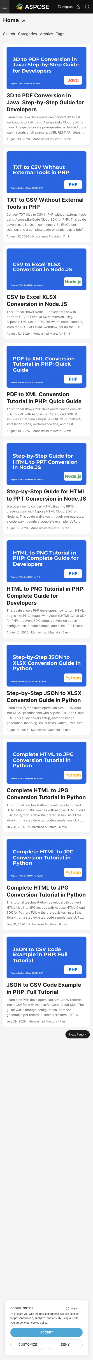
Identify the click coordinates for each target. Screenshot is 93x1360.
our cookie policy (36, 1322)
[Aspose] (33, 6)
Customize (28, 1344)
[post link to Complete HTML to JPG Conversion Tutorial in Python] (46, 785)
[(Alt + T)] (23, 20)
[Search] (87, 6)
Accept (46, 1332)
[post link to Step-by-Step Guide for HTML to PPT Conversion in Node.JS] (46, 487)
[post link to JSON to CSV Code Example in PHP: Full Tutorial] (46, 980)
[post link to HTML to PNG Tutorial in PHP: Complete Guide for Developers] (46, 587)
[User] (78, 6)
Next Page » (77, 1034)
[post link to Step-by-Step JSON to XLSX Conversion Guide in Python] (46, 688)
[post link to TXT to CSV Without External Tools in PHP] (46, 195)
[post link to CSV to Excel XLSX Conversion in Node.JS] (46, 292)
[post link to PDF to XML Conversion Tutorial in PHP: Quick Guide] (46, 389)
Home (11, 20)
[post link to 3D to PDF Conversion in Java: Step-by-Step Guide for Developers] (46, 94)
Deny (65, 1344)
